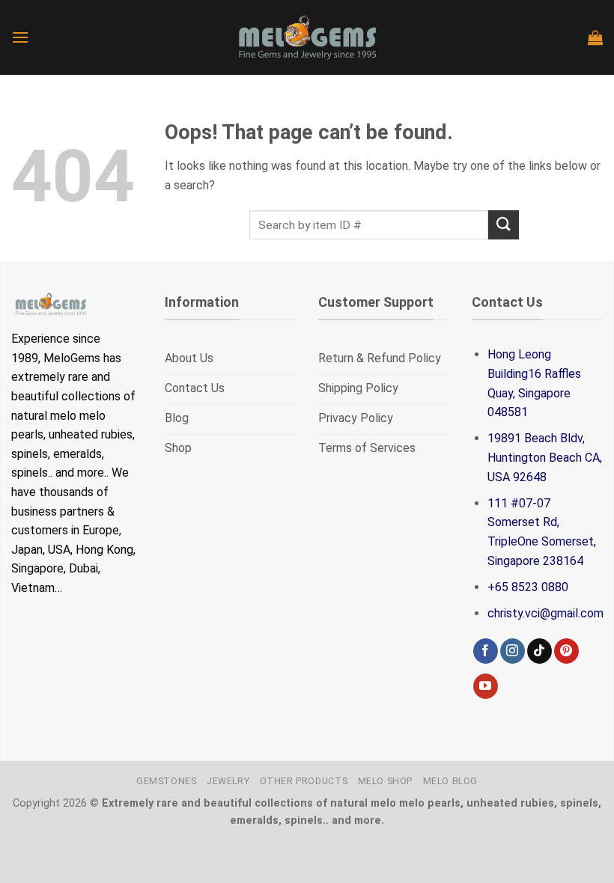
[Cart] (595, 37)
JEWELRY (228, 781)
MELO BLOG (450, 781)
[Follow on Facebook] (485, 651)
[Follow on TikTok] (539, 651)
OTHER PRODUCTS (304, 781)
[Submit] (503, 224)
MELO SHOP (385, 781)
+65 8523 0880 (527, 587)
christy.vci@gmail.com (545, 613)
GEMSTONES (166, 781)
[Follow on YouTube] (485, 686)
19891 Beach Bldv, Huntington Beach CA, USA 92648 (544, 457)
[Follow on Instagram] (512, 651)
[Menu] (20, 37)
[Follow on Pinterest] (566, 651)
